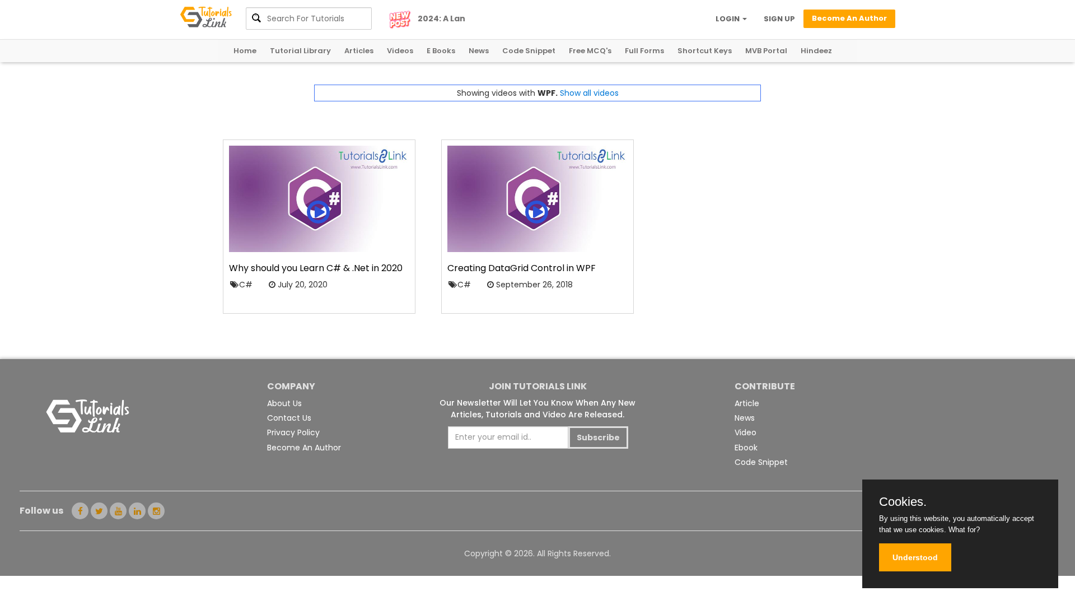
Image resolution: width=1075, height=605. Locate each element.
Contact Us (289, 418)
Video (745, 432)
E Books (441, 50)
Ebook (746, 447)
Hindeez (816, 50)
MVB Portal (766, 50)
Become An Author (304, 447)
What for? (964, 529)
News (479, 50)
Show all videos (589, 93)
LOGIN (728, 18)
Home (244, 50)
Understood (915, 557)
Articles (358, 50)
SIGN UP (779, 18)
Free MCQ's (590, 50)
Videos (400, 50)
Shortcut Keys (704, 50)
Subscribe (598, 437)
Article (747, 403)
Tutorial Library (300, 50)
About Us (284, 403)
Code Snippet (528, 50)
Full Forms (644, 50)
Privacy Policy (293, 432)
